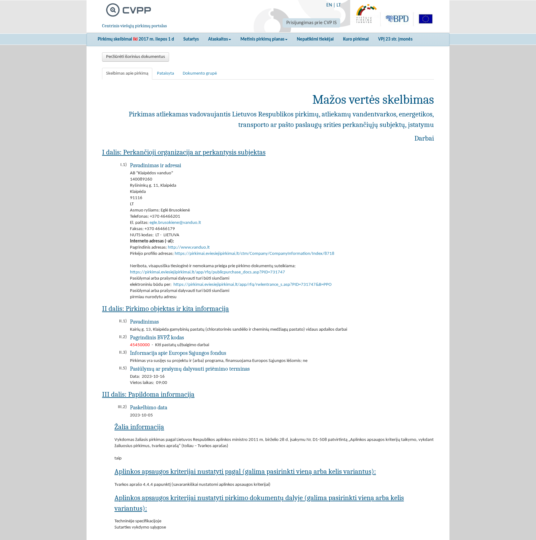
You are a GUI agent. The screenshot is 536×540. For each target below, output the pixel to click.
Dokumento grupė (200, 73)
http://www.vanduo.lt (189, 247)
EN (329, 5)
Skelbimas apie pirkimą (127, 73)
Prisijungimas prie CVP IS (311, 22)
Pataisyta (165, 73)
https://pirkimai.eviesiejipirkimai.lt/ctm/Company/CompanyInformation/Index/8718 (254, 253)
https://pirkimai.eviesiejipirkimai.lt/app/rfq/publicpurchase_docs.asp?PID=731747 (207, 272)
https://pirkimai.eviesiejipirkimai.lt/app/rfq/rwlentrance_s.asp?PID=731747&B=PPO (252, 284)
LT (339, 5)
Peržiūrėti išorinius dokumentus (135, 56)
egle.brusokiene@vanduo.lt (175, 222)
